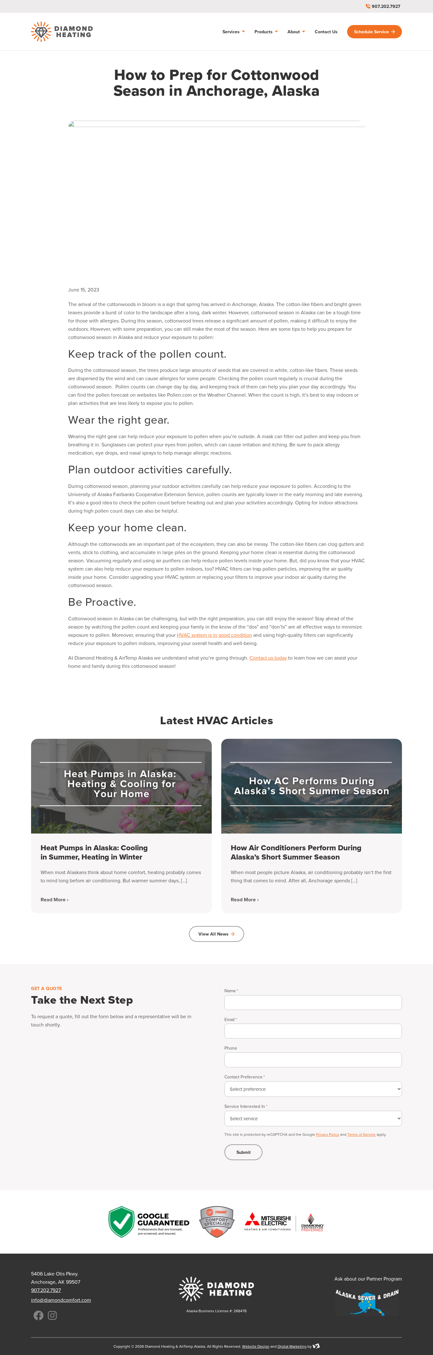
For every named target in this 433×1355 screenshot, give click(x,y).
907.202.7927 (386, 6)
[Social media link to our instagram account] (52, 1315)
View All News (213, 934)
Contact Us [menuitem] (326, 31)
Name (231, 990)
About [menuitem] (294, 31)
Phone (230, 1048)
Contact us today (268, 657)
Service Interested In (245, 1106)
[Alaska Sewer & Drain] (367, 1302)
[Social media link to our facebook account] (38, 1315)
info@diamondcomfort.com (61, 1299)
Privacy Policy (327, 1134)
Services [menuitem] (232, 31)
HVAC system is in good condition (214, 634)
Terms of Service (361, 1134)
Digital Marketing (292, 1346)
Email (230, 1019)
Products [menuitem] (264, 31)
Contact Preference (244, 1077)
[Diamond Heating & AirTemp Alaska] (62, 32)
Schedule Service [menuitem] (371, 32)
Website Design (255, 1346)
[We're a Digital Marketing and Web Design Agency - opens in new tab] (316, 1346)
